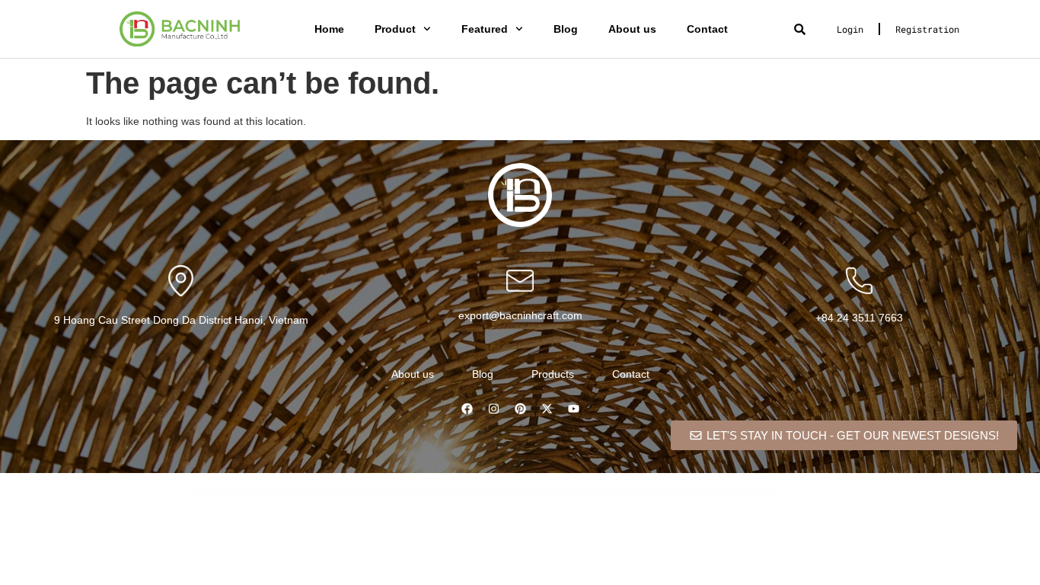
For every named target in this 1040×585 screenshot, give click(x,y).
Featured (484, 29)
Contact (707, 29)
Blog (565, 29)
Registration (927, 29)
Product (395, 29)
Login (850, 29)
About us (632, 29)
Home (329, 29)
